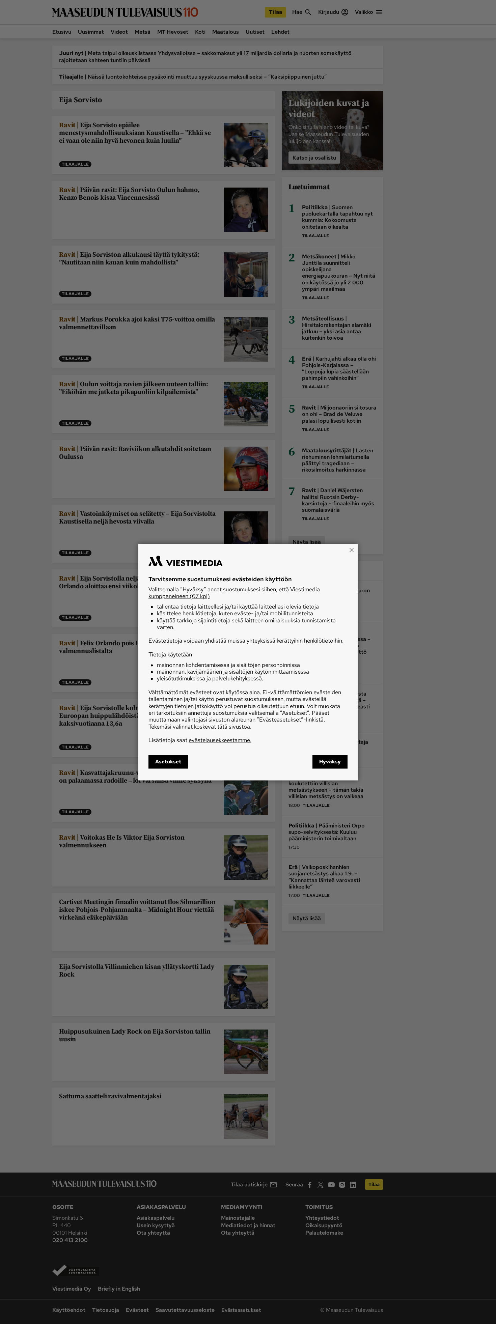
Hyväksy (330, 761)
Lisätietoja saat (199, 740)
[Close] (351, 550)
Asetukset (168, 761)
